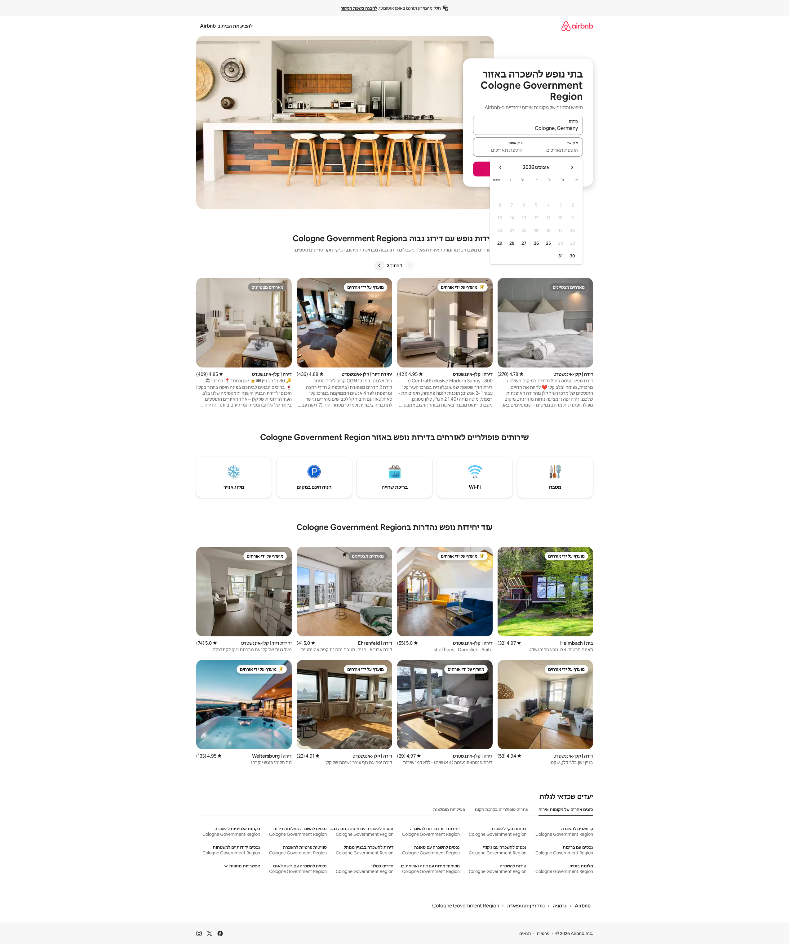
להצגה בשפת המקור (359, 8)
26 (536, 243)
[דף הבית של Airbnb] (577, 26)
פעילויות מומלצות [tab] (449, 809)
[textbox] (555, 150)
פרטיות (543, 933)
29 (499, 243)
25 (548, 243)
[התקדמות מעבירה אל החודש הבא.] (501, 167)
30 (572, 256)
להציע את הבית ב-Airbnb (226, 26)
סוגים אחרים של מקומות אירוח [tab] (566, 809)
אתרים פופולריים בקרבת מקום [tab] (502, 809)
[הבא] (379, 265)
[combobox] (528, 128)
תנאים (525, 933)
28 (511, 243)
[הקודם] (409, 265)
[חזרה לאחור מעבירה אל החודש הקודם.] (572, 167)
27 (523, 243)
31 (560, 256)
